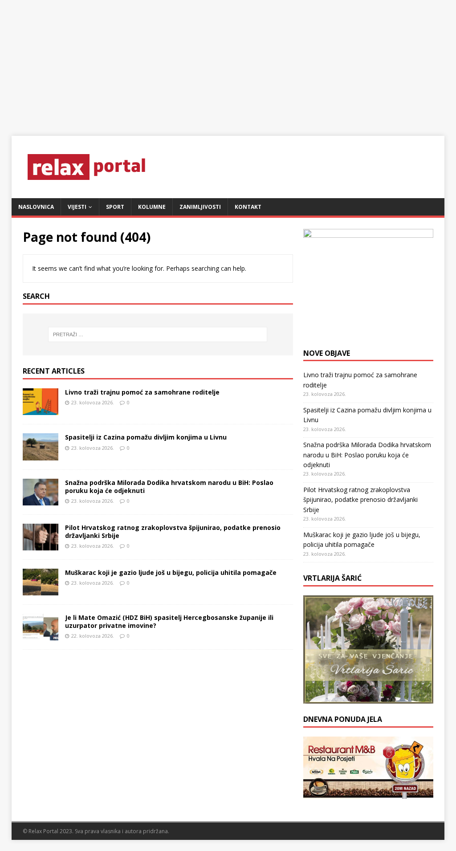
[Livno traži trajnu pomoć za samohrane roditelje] (40, 410)
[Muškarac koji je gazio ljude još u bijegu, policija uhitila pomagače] (40, 590)
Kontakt (248, 207)
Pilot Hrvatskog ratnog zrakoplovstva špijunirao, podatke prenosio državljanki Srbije (173, 531)
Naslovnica (36, 207)
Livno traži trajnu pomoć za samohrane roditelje (142, 392)
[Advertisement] (228, 62)
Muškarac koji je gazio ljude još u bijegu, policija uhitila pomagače (171, 572)
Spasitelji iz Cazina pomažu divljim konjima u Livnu (146, 437)
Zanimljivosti (200, 207)
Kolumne (152, 207)
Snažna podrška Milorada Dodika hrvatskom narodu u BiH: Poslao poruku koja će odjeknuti (169, 486)
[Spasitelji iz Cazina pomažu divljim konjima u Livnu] (40, 455)
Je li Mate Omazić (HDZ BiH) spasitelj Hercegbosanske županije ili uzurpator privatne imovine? (169, 621)
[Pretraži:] (158, 334)
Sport (115, 207)
